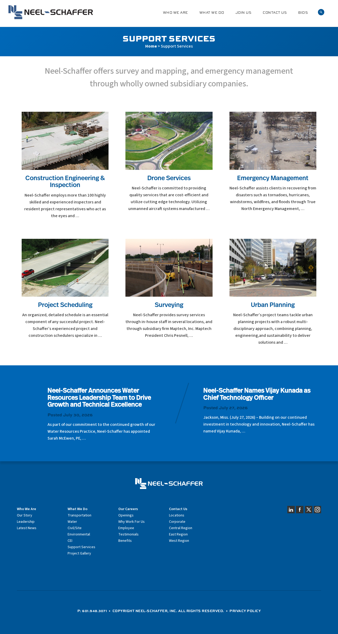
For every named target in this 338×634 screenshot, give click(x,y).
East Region (178, 534)
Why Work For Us (131, 521)
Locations (176, 515)
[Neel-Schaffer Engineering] (50, 12)
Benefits (125, 540)
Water (72, 521)
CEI (70, 540)
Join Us (244, 12)
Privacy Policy (245, 610)
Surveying (169, 305)
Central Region (180, 528)
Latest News (26, 528)
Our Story (24, 515)
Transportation (79, 515)
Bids (303, 12)
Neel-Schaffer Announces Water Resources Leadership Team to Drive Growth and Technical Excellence (99, 398)
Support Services (81, 547)
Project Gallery (79, 553)
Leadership (26, 521)
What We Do (211, 12)
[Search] (321, 12)
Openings (126, 515)
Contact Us (275, 12)
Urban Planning (273, 305)
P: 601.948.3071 (92, 610)
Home (151, 46)
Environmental (79, 534)
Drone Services (169, 178)
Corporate (177, 521)
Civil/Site (75, 528)
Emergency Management (272, 178)
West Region (179, 540)
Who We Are (175, 12)
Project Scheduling (65, 305)
